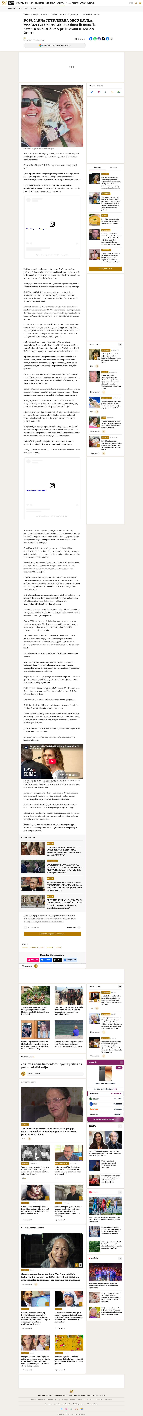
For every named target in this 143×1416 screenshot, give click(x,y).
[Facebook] (92, 92)
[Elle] (57, 1399)
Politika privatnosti (79, 1404)
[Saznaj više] (120, 1126)
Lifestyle (36, 14)
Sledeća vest (72, 927)
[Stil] (4, 3)
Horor (58, 948)
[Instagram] (99, 92)
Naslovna (27, 14)
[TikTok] (105, 92)
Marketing (57, 1404)
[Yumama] (99, 1399)
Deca (42, 948)
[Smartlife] (81, 1399)
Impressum (48, 1404)
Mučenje (50, 948)
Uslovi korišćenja (92, 1404)
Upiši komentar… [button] (34, 1074)
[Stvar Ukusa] (108, 1399)
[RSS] (112, 92)
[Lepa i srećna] (72, 1399)
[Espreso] (50, 1399)
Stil (25, 38)
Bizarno (25, 948)
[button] (80, 39)
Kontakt (64, 1404)
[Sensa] (89, 1399)
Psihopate (34, 948)
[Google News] (118, 92)
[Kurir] (33, 1399)
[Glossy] (65, 1399)
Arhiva (70, 1404)
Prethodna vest (33, 927)
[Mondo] (41, 1399)
